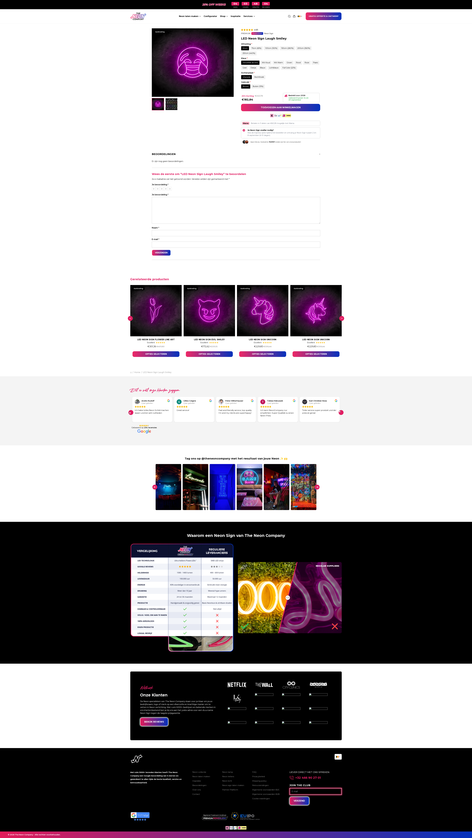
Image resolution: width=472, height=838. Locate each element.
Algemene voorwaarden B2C (266, 790)
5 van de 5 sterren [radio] (170, 189)
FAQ (254, 772)
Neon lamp (227, 772)
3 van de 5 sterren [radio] (162, 189)
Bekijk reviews (154, 721)
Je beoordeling (160, 184)
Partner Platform (230, 790)
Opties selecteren (156, 354)
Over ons (196, 790)
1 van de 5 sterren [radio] (153, 189)
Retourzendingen (260, 785)
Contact (196, 794)
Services (248, 16)
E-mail (155, 239)
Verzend (299, 800)
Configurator (210, 16)
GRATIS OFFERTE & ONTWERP (324, 16)
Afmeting (246, 44)
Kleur (244, 58)
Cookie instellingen (261, 798)
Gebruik (246, 82)
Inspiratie (236, 16)
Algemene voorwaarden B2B (266, 794)
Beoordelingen (199, 785)
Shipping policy (259, 781)
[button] (130, 412)
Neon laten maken (188, 16)
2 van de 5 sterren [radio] (158, 189)
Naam (155, 228)
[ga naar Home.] (131, 372)
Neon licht (227, 781)
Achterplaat (248, 73)
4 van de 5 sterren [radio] (166, 189)
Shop (222, 16)
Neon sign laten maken (233, 785)
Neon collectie (199, 772)
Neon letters (228, 776)
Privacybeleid (258, 776)
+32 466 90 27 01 (308, 777)
